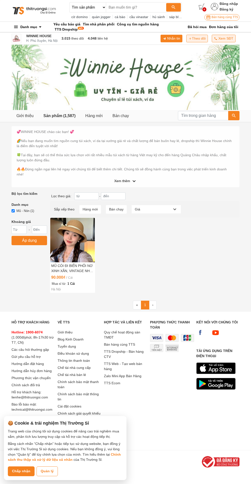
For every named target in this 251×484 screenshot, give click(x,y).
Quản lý (47, 471)
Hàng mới (94, 116)
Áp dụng (29, 240)
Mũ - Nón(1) (25, 211)
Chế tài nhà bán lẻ (72, 375)
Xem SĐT (225, 38)
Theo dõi (199, 38)
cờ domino (79, 17)
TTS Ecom (112, 383)
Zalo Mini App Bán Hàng (122, 376)
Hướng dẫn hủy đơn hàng (32, 371)
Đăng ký (226, 9)
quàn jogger (101, 17)
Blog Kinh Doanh (71, 339)
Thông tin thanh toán (74, 361)
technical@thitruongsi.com (32, 409)
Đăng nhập (229, 4)
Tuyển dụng (67, 346)
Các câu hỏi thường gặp (30, 350)
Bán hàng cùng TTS (224, 17)
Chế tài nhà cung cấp (74, 368)
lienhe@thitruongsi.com (30, 397)
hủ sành (158, 17)
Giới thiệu (25, 116)
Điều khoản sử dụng (73, 353)
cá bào (120, 17)
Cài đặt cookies (69, 406)
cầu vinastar (138, 17)
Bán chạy (121, 116)
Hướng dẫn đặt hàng (28, 364)
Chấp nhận (21, 471)
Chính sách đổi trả (26, 385)
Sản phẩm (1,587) (59, 116)
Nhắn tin (173, 38)
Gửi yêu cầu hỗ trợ (26, 357)
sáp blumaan (179, 17)
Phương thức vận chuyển (31, 378)
